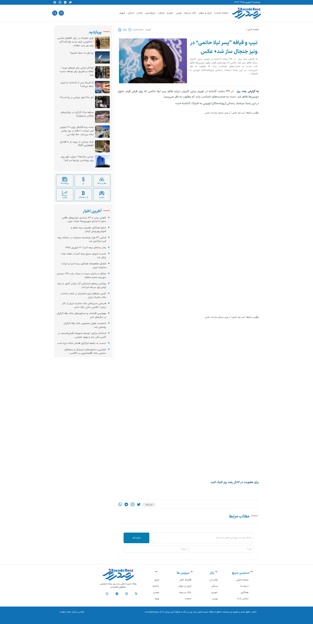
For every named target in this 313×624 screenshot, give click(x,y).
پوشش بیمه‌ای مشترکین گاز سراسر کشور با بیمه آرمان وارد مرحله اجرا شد (81, 285)
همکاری (244, 592)
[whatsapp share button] (120, 505)
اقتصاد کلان (185, 580)
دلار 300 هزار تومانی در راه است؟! (77, 97)
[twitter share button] (70, 2)
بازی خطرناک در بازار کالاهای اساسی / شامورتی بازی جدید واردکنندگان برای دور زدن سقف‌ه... (75, 42)
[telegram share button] (65, 2)
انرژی (156, 580)
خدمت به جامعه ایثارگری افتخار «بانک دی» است (81, 343)
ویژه (157, 599)
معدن (139, 13)
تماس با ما (242, 599)
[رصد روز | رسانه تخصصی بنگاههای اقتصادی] (246, 13)
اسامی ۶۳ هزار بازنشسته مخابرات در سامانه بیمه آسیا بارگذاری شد (82, 239)
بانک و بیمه (190, 13)
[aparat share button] (55, 2)
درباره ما (244, 586)
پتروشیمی (150, 13)
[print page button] (120, 30)
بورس (179, 13)
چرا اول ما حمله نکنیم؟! (82, 53)
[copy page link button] (125, 30)
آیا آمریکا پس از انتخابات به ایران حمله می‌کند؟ (77, 84)
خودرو (170, 13)
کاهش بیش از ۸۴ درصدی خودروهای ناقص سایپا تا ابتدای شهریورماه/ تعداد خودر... (84, 219)
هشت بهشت (65, 612)
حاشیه (156, 586)
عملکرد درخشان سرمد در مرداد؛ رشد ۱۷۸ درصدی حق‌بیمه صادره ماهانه (81, 275)
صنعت (161, 13)
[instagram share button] (60, 2)
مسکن (131, 13)
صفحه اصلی (253, 29)
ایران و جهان (205, 13)
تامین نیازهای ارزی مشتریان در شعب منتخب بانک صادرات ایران (83, 295)
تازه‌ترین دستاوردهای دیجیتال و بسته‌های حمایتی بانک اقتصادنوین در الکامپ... (85, 351)
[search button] (54, 13)
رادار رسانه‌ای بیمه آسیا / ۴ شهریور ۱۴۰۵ (85, 248)
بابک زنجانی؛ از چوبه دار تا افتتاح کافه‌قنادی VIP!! (77, 144)
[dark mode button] (61, 13)
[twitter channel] (136, 593)
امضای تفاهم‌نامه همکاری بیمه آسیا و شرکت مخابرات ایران (83, 265)
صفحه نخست (221, 13)
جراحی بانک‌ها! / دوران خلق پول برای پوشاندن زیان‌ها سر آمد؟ (77, 158)
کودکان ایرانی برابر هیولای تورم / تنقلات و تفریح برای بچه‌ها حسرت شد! (77, 71)
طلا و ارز (213, 580)
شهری (122, 13)
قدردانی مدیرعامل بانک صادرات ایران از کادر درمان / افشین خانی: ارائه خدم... (84, 305)
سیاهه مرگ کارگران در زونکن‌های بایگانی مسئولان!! (77, 114)
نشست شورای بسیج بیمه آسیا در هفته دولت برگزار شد (83, 255)
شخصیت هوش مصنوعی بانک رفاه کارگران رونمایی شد (85, 325)
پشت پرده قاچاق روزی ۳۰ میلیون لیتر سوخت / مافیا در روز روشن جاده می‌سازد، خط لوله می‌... (77, 130)
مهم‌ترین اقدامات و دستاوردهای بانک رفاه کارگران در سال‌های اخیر (81, 315)
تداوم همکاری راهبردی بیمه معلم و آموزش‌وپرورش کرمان (88, 229)
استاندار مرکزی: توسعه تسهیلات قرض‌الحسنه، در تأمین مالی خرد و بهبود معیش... (82, 335)
